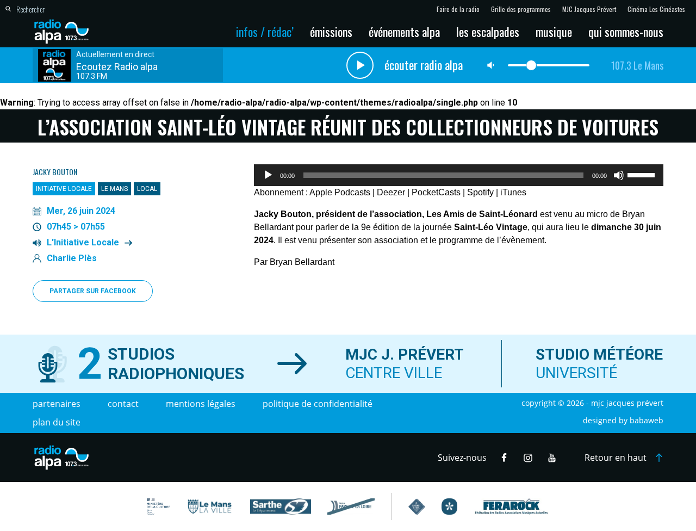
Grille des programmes (521, 9)
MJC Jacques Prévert (589, 9)
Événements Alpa (404, 31)
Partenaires (56, 404)
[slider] (642, 174)
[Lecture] (268, 175)
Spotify (480, 192)
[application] (458, 175)
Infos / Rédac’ (265, 31)
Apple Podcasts (339, 192)
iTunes (513, 192)
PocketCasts (436, 192)
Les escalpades (487, 31)
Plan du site (56, 422)
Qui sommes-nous (625, 31)
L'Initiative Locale (83, 243)
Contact (123, 404)
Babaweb (646, 420)
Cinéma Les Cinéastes (656, 9)
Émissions (331, 31)
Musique (554, 31)
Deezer (391, 192)
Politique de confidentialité (317, 404)
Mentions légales (200, 404)
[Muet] (618, 175)
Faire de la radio (458, 9)
